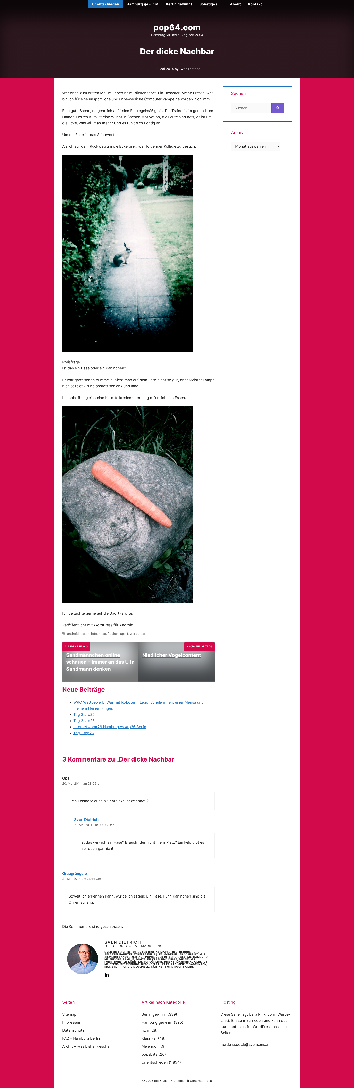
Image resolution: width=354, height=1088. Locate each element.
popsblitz (150, 1054)
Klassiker (149, 1038)
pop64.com (177, 27)
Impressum (71, 1022)
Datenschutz (73, 1030)
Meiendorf (151, 1046)
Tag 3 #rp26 (84, 714)
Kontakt (255, 4)
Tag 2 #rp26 (84, 721)
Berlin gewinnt (179, 4)
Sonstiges (208, 4)
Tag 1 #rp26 (83, 733)
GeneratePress (201, 1081)
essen (85, 634)
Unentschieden (105, 4)
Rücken (113, 634)
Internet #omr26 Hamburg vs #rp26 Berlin (109, 727)
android (73, 634)
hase (102, 634)
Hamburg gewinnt (143, 4)
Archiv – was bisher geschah (87, 1046)
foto (94, 634)
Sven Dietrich (86, 819)
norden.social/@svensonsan (245, 1044)
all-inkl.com (265, 1014)
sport (124, 634)
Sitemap (69, 1014)
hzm (145, 1030)
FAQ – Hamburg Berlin (81, 1038)
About (235, 4)
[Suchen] (278, 108)
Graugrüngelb (74, 873)
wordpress (138, 634)
